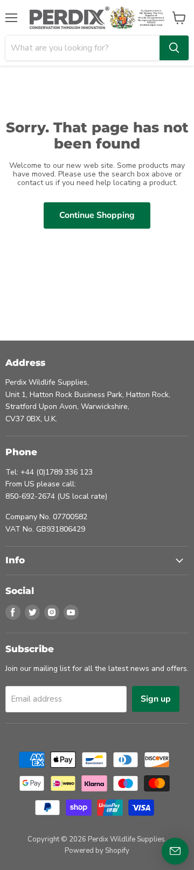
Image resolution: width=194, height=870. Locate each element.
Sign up (156, 699)
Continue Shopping (97, 215)
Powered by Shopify (97, 850)
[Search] (174, 48)
